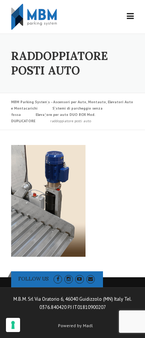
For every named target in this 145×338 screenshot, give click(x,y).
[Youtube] (79, 279)
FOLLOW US (33, 279)
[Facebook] (58, 279)
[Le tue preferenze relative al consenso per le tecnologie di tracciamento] (13, 325)
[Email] (90, 279)
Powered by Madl (75, 325)
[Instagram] (68, 279)
